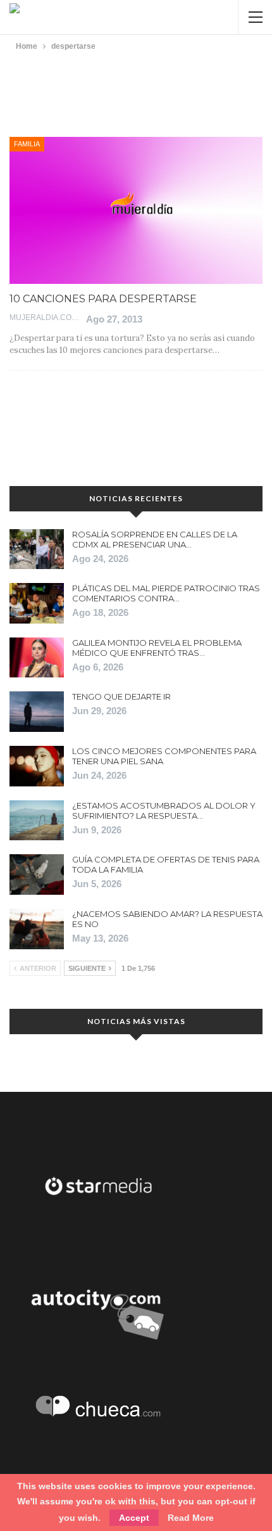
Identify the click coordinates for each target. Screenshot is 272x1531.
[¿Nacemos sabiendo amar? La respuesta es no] (36, 929)
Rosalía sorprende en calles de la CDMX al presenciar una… (154, 539)
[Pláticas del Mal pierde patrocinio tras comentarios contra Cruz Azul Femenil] (36, 603)
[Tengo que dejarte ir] (36, 711)
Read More (191, 1517)
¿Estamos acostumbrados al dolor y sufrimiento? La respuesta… (164, 810)
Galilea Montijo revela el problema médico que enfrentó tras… (157, 647)
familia (27, 144)
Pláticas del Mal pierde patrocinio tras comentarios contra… (166, 593)
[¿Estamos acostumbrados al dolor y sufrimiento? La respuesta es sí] (36, 820)
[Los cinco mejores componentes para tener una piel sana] (36, 766)
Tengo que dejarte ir (121, 696)
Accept (134, 1518)
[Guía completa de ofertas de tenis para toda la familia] (36, 874)
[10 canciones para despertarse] (136, 210)
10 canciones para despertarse (103, 299)
